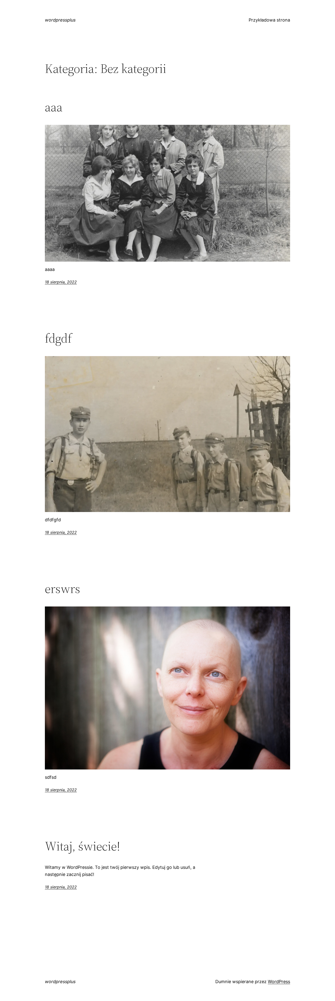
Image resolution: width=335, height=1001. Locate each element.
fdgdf (58, 338)
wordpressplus (60, 20)
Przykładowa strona (269, 20)
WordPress (279, 981)
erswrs (62, 588)
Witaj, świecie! (82, 846)
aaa (54, 107)
